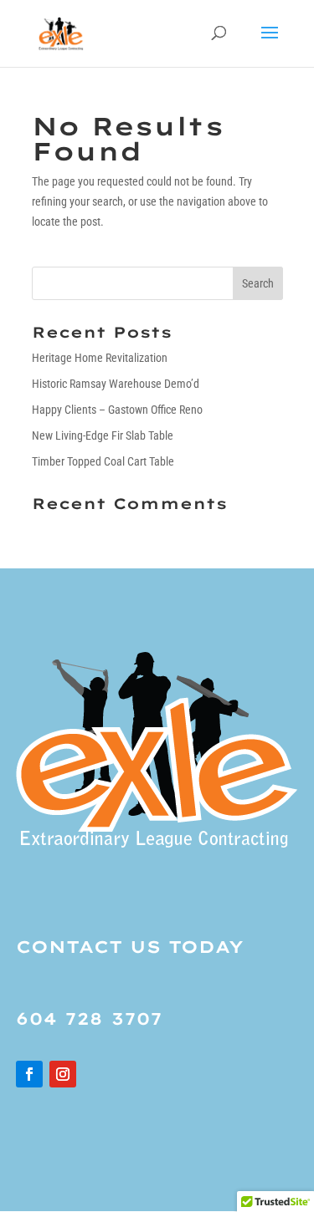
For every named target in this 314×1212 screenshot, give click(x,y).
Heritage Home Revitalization (99, 357)
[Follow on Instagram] (62, 1074)
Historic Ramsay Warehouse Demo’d (115, 383)
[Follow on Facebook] (29, 1074)
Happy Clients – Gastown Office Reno (117, 409)
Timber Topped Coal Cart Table (103, 461)
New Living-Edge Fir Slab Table (102, 435)
